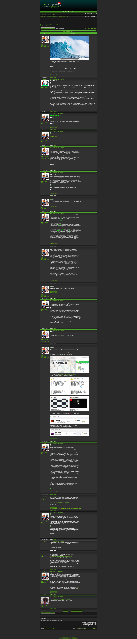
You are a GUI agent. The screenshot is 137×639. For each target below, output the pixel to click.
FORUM (90, 9)
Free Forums (72, 638)
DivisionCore (76, 638)
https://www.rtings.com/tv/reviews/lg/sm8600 (67, 374)
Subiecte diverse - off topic (63, 16)
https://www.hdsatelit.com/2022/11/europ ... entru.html (60, 599)
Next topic (94, 29)
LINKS (95, 9)
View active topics (52, 14)
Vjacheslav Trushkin (66, 638)
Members (70, 11)
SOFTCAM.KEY (85, 9)
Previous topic (90, 29)
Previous (91, 28)
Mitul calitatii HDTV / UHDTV (49, 25)
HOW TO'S (79, 9)
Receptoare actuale (55, 16)
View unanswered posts (44, 14)
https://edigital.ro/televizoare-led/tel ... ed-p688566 (59, 502)
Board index (43, 16)
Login (73, 11)
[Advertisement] (68, 21)
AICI (77, 587)
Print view (42, 29)
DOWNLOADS (69, 9)
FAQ (63, 11)
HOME (64, 9)
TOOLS (75, 9)
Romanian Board (48, 16)
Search (66, 11)
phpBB (64, 637)
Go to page (87, 28)
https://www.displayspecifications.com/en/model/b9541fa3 (61, 556)
